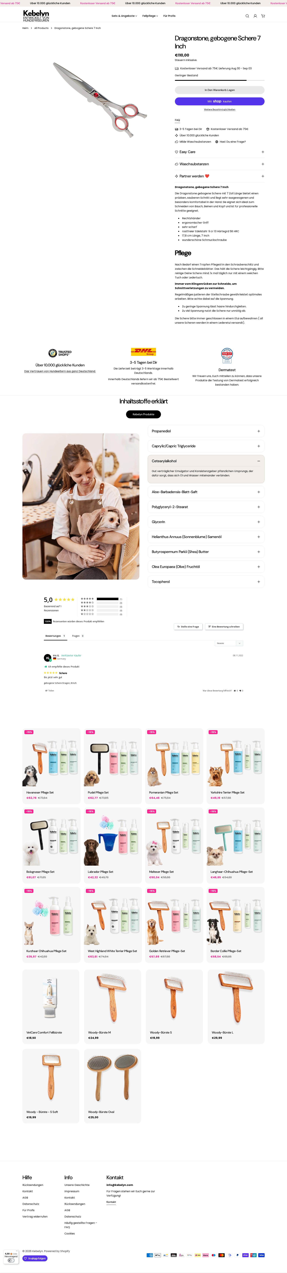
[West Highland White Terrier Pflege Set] (113, 916)
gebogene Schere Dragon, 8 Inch (60, 682)
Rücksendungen (32, 1185)
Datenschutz (30, 1204)
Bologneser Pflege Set (40, 872)
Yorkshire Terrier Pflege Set (227, 792)
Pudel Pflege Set (98, 792)
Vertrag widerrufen (35, 1216)
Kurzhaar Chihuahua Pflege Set (46, 951)
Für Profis (28, 1210)
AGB (25, 1198)
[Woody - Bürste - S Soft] (50, 1077)
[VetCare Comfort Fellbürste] (50, 998)
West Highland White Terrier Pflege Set (112, 951)
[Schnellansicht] (76, 735)
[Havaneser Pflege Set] (51, 757)
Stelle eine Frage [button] (190, 626)
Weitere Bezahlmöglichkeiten (220, 109)
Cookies (69, 1233)
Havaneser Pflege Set (40, 792)
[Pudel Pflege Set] (113, 757)
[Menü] (17, 1252)
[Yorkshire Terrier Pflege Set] (236, 757)
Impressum (71, 1191)
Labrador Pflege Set (100, 872)
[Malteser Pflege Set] (174, 836)
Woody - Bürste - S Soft (42, 1112)
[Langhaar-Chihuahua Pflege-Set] (236, 836)
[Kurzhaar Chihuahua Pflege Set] (51, 916)
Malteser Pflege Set (161, 872)
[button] (236, 690)
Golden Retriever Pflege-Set (167, 951)
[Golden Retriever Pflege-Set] (174, 916)
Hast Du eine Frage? (233, 142)
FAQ (177, 120)
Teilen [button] (51, 690)
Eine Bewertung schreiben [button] (226, 626)
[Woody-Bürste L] (236, 998)
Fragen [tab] (76, 635)
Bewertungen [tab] (53, 635)
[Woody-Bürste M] (112, 998)
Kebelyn (37, 1251)
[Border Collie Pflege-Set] (236, 916)
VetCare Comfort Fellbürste (44, 1032)
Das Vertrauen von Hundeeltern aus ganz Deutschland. (60, 371)
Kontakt (27, 1191)
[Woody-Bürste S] (174, 998)
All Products (41, 28)
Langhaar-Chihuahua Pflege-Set (232, 872)
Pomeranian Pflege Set (163, 792)
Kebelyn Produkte (143, 414)
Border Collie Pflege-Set (226, 951)
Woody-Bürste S (161, 1032)
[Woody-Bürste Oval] (112, 1077)
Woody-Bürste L (222, 1032)
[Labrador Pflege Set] (113, 836)
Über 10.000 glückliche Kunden (60, 365)
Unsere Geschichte (77, 1185)
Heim (25, 28)
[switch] (11, 1260)
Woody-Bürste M (99, 1032)
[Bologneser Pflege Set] (51, 836)
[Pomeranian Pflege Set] (174, 757)
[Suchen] (247, 16)
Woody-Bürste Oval (101, 1112)
